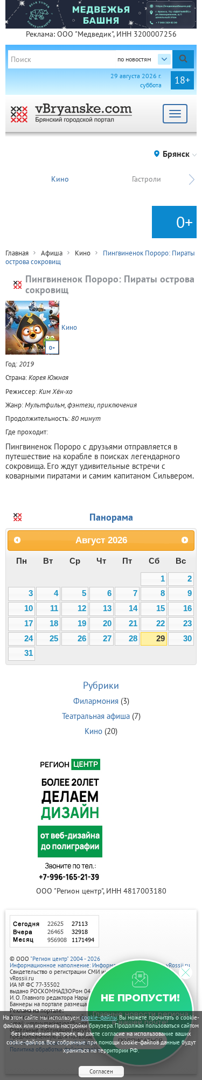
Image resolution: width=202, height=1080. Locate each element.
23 (187, 623)
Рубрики (101, 685)
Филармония (96, 701)
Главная (17, 253)
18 (54, 623)
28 (133, 638)
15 (160, 608)
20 (107, 623)
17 (28, 623)
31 (28, 653)
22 (160, 623)
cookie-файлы (99, 1017)
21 (133, 623)
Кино (60, 179)
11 (54, 608)
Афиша (51, 253)
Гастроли (146, 179)
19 (82, 623)
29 (160, 638)
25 (54, 638)
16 (187, 608)
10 (28, 608)
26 (82, 638)
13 (107, 608)
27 (107, 638)
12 (82, 608)
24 (28, 638)
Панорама (111, 517)
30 (187, 638)
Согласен (101, 1071)
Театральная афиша (96, 716)
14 (133, 608)
